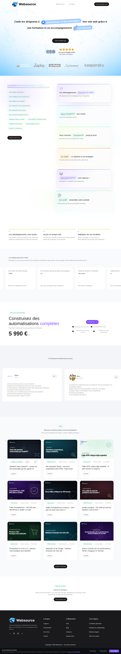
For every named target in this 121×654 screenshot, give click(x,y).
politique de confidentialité (74, 652)
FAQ (67, 623)
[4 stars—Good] (69, 49)
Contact (45, 636)
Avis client (46, 632)
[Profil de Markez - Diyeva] (35, 376)
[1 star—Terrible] (60, 49)
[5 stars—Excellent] (72, 49)
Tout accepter (114, 651)
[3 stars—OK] (66, 49)
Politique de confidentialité (97, 627)
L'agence (46, 623)
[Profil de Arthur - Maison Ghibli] (97, 377)
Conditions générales (95, 623)
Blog (67, 627)
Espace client (70, 636)
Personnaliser (103, 651)
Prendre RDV (47, 627)
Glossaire (69, 632)
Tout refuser (93, 651)
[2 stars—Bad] (63, 49)
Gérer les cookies (94, 636)
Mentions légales (94, 632)
